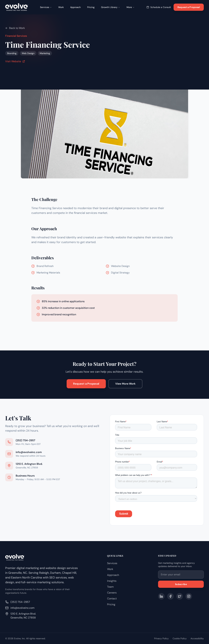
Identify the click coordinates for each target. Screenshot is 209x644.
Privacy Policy (161, 638)
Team (110, 586)
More (129, 7)
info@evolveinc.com (22, 608)
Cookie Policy (180, 638)
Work (61, 7)
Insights (111, 581)
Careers (112, 592)
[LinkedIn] (161, 596)
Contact (112, 598)
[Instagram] (188, 596)
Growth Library (109, 7)
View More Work (125, 383)
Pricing (91, 7)
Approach (75, 7)
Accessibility (197, 638)
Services (44, 7)
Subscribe (181, 584)
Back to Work (17, 28)
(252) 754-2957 (20, 602)
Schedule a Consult (160, 7)
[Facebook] (170, 596)
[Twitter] (179, 596)
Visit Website (13, 61)
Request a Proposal (188, 7)
